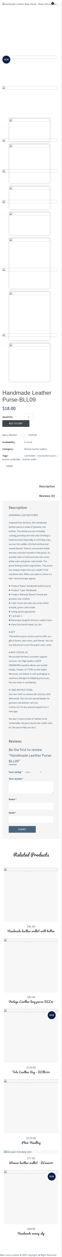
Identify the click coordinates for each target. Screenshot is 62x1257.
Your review (16, 778)
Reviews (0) (47, 496)
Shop (20, 29)
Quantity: (7, 416)
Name (13, 799)
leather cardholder (11, 459)
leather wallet (30, 459)
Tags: (5, 455)
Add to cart (16, 423)
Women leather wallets (41, 29)
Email (12, 812)
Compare (32, 435)
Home (9, 29)
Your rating (16, 772)
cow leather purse (47, 455)
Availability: (8, 442)
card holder (29, 455)
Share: (9, 466)
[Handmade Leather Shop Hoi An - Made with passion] (29, 3)
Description (47, 486)
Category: (7, 449)
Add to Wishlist (9, 435)
